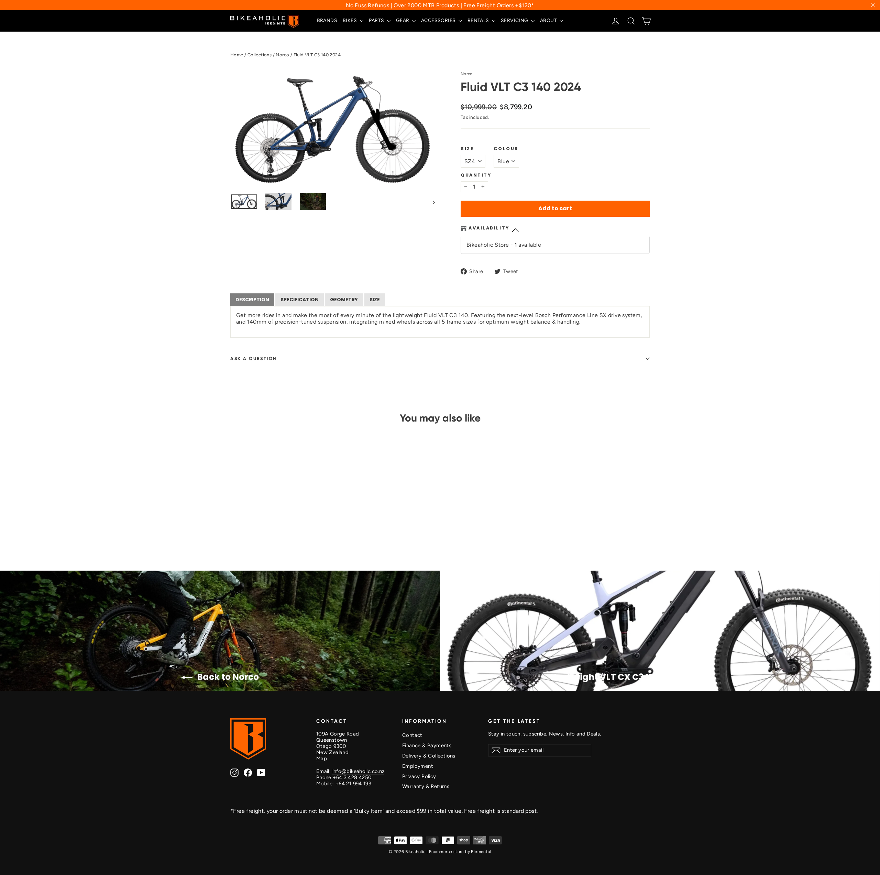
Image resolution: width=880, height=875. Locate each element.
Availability (489, 228)
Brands (327, 20)
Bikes (350, 20)
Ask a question (253, 358)
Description (252, 299)
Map (321, 758)
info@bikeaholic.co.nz (358, 771)
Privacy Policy (419, 776)
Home (236, 54)
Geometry (344, 299)
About (549, 20)
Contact (412, 735)
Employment (417, 766)
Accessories (439, 20)
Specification (299, 299)
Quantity (476, 175)
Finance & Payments (426, 745)
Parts (377, 20)
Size (467, 148)
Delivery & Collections (428, 756)
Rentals (479, 20)
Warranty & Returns (425, 786)
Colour (506, 148)
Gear (403, 20)
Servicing (515, 20)
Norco (282, 54)
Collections (260, 54)
